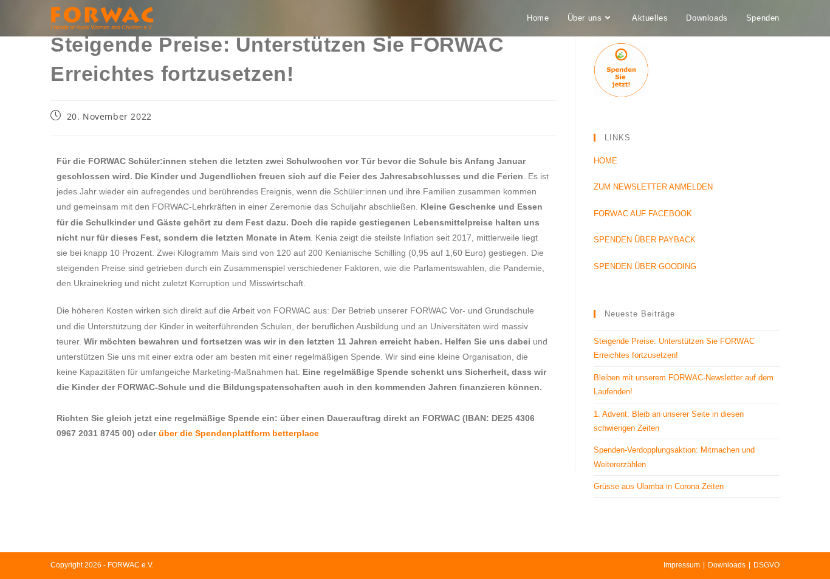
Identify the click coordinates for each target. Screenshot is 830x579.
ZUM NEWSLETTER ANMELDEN (653, 186)
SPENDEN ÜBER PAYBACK (645, 239)
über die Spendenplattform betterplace (239, 433)
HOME (605, 160)
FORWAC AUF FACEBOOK (643, 213)
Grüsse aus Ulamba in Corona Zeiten (659, 486)
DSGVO (766, 565)
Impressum (682, 565)
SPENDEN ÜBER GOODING (645, 266)
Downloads (727, 565)
